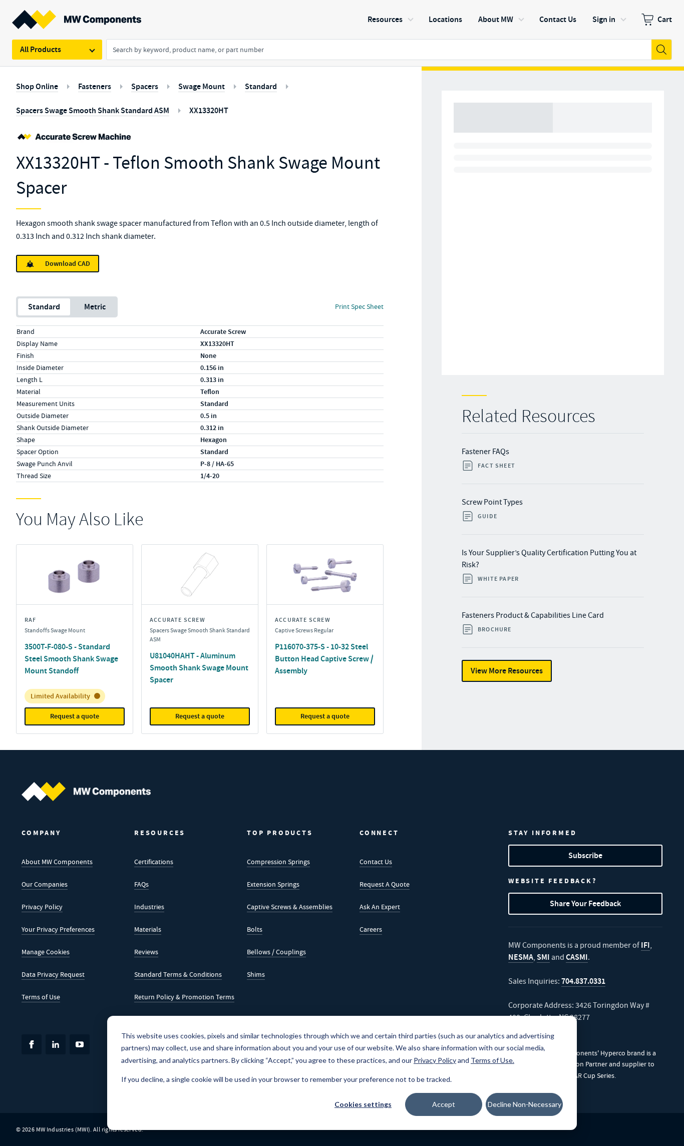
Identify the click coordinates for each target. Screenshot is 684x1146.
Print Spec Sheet (359, 306)
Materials (147, 929)
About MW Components (57, 861)
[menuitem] (656, 20)
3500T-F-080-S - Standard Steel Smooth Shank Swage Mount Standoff (71, 658)
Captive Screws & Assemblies (289, 906)
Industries (149, 906)
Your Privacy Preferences (58, 929)
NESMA (520, 957)
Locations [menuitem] (445, 19)
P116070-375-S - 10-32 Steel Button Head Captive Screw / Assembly (324, 658)
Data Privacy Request (53, 974)
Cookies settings (363, 1104)
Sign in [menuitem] (603, 19)
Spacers (144, 86)
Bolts (254, 929)
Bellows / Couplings (276, 951)
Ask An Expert (380, 906)
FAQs (141, 884)
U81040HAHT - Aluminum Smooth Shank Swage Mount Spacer (199, 667)
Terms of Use (41, 996)
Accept (443, 1104)
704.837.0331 (583, 981)
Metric (95, 306)
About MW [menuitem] (495, 19)
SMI (543, 957)
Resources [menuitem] (385, 19)
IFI (645, 945)
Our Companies (45, 884)
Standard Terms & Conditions (178, 974)
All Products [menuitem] (40, 49)
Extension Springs (273, 884)
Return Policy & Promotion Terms (184, 996)
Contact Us (376, 861)
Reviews (146, 951)
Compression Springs (278, 861)
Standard (261, 86)
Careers (371, 929)
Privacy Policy (42, 906)
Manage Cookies (46, 951)
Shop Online (37, 86)
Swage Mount (201, 86)
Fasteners (94, 86)
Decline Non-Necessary (524, 1104)
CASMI (577, 957)
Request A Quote (385, 884)
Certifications (153, 861)
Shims (256, 974)
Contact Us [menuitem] (557, 19)
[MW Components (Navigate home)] (86, 791)
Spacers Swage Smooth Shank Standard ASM (92, 110)
